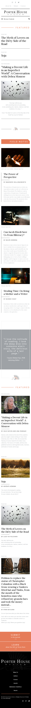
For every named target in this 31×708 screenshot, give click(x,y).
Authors (15, 676)
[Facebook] (15, 2)
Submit (16, 6)
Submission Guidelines (15, 687)
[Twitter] (18, 2)
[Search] (29, 19)
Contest (23, 6)
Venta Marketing (6, 698)
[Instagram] (12, 2)
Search (15, 690)
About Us (8, 6)
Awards (16, 683)
